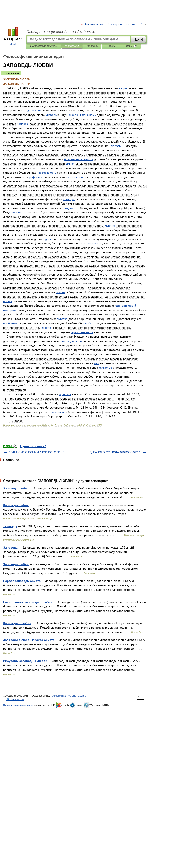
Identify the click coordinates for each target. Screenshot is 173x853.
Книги (111, 46)
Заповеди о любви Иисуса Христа (28, 639)
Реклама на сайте (76, 695)
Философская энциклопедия (44, 46)
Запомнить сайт (94, 24)
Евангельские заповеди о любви (28, 602)
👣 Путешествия (15, 699)
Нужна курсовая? (33, 446)
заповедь (10, 526)
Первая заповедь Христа (22, 581)
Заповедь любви (16, 488)
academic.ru (13, 44)
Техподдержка (58, 695)
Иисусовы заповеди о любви (25, 661)
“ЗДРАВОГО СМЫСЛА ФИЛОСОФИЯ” (114, 452)
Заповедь (10, 547)
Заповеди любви (16, 564)
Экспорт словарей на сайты (18, 705)
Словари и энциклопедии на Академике (61, 32)
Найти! (138, 39)
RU (141, 24)
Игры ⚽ (131, 46)
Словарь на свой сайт (122, 24)
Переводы (92, 46)
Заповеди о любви (17, 623)
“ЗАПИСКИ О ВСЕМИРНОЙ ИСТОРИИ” (36, 452)
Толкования (72, 46)
